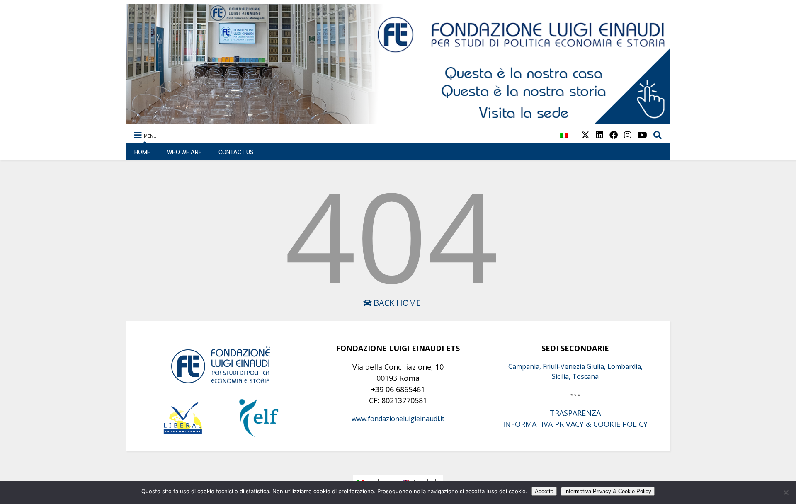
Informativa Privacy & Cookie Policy (607, 491)
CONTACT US (236, 152)
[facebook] (613, 135)
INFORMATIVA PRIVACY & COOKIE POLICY (575, 424)
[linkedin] (599, 135)
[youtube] (642, 135)
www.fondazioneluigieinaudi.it (398, 418)
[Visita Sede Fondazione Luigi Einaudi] (398, 119)
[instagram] (627, 135)
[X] (585, 135)
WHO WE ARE (184, 152)
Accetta (544, 491)
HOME (142, 152)
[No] (785, 492)
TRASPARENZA (575, 413)
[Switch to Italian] (564, 140)
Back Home (396, 302)
